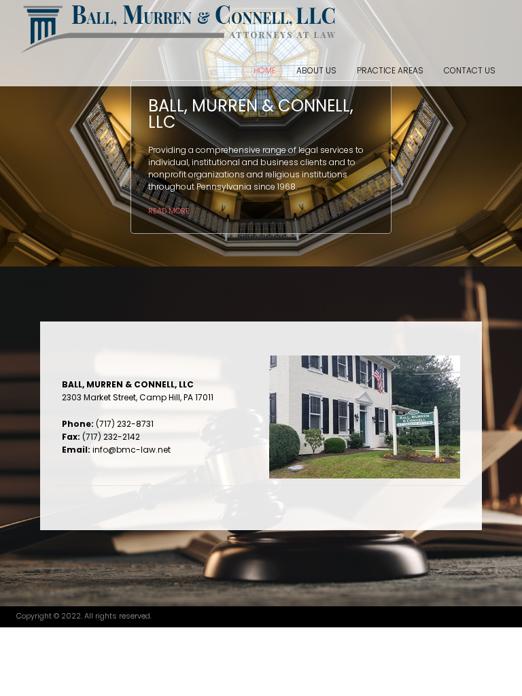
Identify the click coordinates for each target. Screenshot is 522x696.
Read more (169, 211)
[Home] (178, 27)
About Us (316, 70)
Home (265, 70)
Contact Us (469, 70)
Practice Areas (390, 70)
